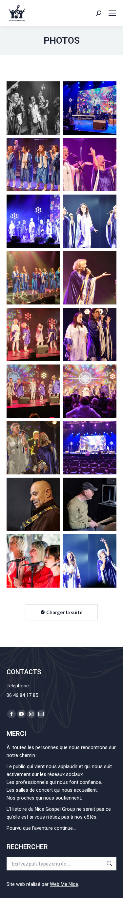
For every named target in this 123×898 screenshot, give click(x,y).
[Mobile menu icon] (112, 13)
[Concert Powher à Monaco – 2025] (90, 108)
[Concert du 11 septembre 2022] (33, 561)
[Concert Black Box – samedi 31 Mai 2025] (33, 108)
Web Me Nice (64, 884)
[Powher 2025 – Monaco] (33, 504)
